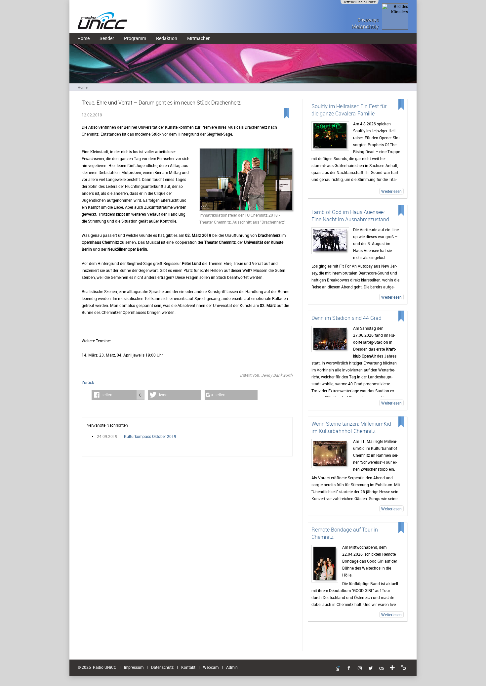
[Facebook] (349, 668)
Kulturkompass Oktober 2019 (150, 436)
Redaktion (166, 38)
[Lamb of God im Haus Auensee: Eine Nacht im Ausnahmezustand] (330, 240)
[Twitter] (371, 668)
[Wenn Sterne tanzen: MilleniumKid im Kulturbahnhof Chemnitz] (330, 453)
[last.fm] (381, 668)
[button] (118, 395)
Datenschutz (162, 667)
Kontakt (188, 667)
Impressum (133, 667)
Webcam (211, 667)
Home (83, 38)
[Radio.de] (403, 668)
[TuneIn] (392, 668)
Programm (135, 38)
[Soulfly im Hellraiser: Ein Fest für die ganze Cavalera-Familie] (330, 136)
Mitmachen (199, 38)
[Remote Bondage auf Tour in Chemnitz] (324, 563)
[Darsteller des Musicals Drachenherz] (246, 180)
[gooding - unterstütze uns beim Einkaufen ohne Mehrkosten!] (338, 668)
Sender (107, 38)
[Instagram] (360, 668)
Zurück (88, 382)
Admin (232, 667)
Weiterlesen (391, 191)
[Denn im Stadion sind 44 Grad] (330, 339)
